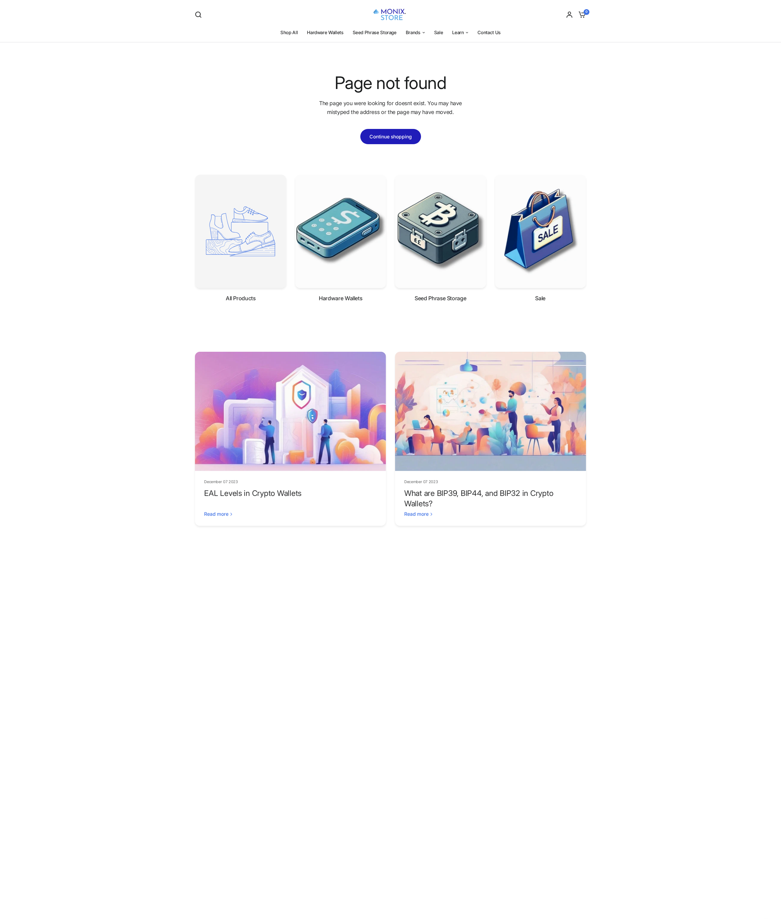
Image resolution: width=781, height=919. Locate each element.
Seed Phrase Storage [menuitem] (375, 32)
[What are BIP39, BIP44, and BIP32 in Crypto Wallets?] (490, 411)
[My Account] (569, 14)
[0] (580, 14)
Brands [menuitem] (413, 32)
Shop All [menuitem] (289, 32)
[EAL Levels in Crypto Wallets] (290, 411)
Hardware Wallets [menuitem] (325, 32)
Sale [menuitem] (438, 32)
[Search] (199, 15)
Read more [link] (216, 514)
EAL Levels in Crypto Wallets (252, 493)
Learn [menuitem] (458, 32)
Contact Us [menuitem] (488, 32)
